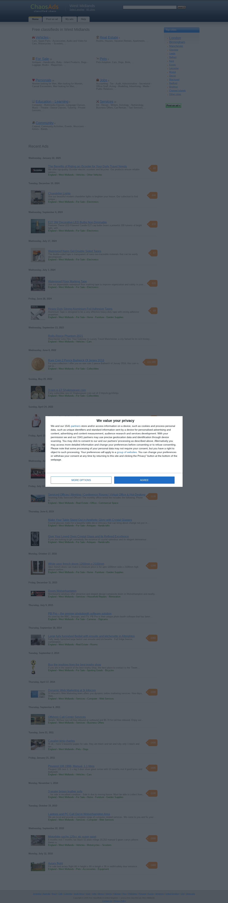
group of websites (127, 452)
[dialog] (114, 451)
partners (76, 426)
